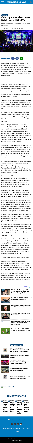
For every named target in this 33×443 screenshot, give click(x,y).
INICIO (4, 428)
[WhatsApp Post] (21, 58)
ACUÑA (28, 428)
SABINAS (23, 428)
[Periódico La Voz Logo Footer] (16, 419)
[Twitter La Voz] (15, 424)
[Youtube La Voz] (21, 424)
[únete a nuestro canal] (16, 390)
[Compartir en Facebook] (12, 58)
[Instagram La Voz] (18, 424)
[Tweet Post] (17, 58)
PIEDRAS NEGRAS (16, 428)
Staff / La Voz (7, 28)
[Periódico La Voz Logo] (16, 3)
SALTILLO (17, 431)
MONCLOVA (9, 428)
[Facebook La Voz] (12, 424)
